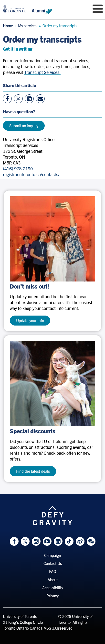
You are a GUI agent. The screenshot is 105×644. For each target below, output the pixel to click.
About (53, 579)
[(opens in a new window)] (52, 238)
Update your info (30, 320)
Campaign (52, 555)
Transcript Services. (42, 72)
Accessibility (52, 587)
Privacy (52, 595)
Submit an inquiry (23, 125)
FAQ (52, 571)
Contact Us (52, 563)
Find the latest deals (33, 471)
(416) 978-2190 (18, 168)
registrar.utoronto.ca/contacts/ (31, 174)
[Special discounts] (52, 383)
